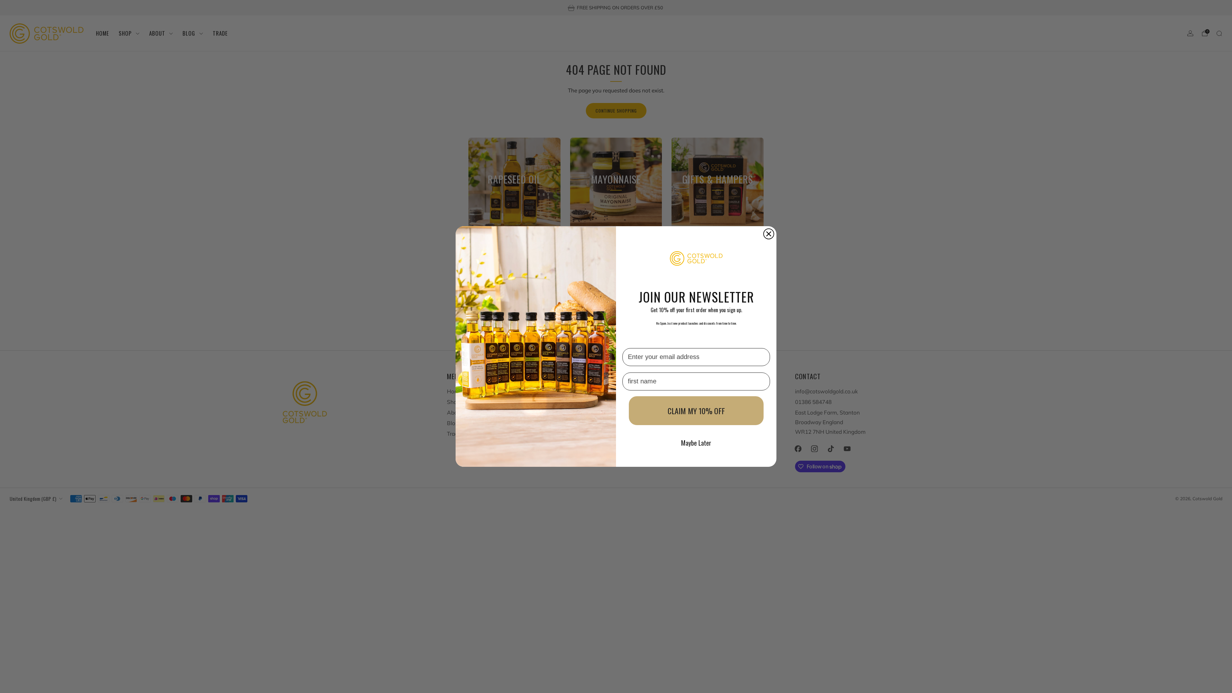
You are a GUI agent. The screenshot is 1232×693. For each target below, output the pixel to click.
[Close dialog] (769, 234)
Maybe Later (696, 443)
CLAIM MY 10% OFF (696, 410)
